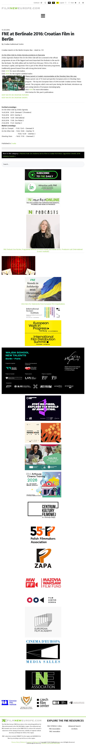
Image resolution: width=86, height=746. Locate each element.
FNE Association (54, 729)
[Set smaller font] (75, 3)
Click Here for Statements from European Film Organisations (43, 304)
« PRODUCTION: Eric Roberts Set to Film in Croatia (36, 154)
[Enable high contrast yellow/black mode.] (57, 3)
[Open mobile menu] (43, 16)
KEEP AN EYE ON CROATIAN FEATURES (15, 95)
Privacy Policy (16, 742)
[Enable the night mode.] (45, 3)
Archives (74, 729)
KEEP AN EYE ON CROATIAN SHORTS (14, 98)
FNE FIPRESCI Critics (54, 726)
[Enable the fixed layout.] (66, 3)
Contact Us (30, 742)
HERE (8, 71)
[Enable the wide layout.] (69, 3)
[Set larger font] (83, 3)
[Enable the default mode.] (41, 3)
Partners (23, 742)
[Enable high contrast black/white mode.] (49, 3)
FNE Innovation (54, 731)
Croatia (13, 143)
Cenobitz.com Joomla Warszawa (50, 743)
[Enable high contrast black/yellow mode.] (53, 3)
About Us (36, 742)
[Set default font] (79, 3)
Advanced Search (74, 726)
